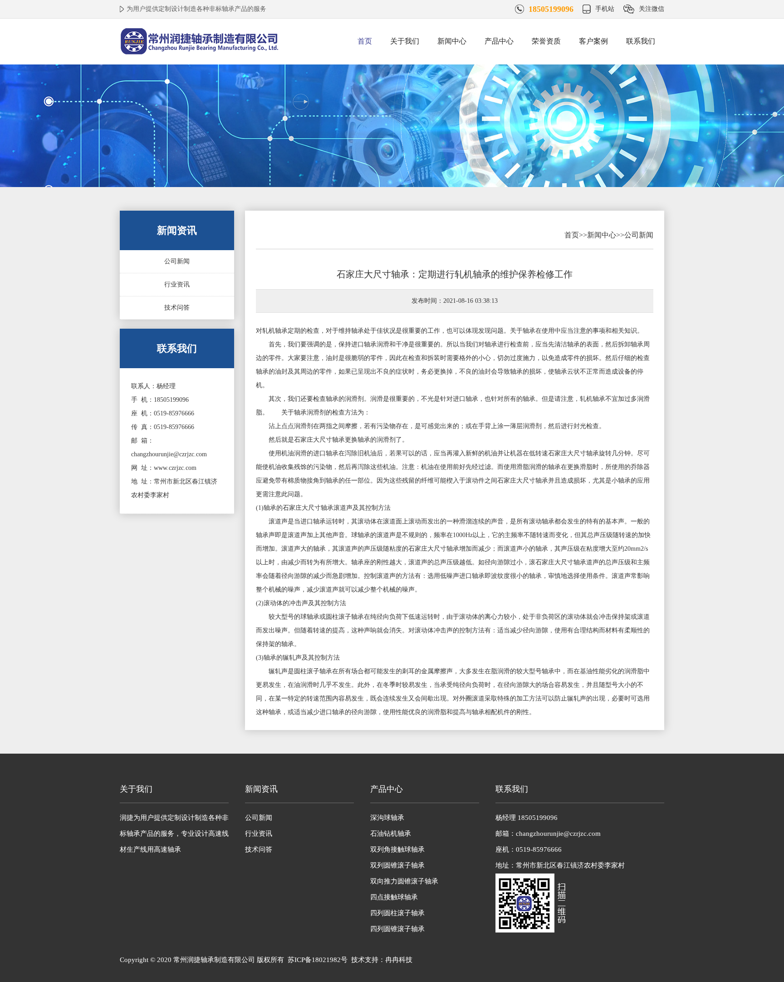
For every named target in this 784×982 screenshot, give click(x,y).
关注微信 (651, 8)
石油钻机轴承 (390, 833)
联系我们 (640, 41)
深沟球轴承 (387, 817)
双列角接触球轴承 (397, 849)
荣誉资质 (546, 41)
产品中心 (499, 41)
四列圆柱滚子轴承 (397, 913)
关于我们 (404, 41)
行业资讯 (177, 284)
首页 (365, 41)
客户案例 (593, 41)
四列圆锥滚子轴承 (397, 929)
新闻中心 (451, 41)
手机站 (604, 8)
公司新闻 (177, 261)
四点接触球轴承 (394, 897)
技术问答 (177, 307)
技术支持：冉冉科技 (381, 959)
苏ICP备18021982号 (318, 959)
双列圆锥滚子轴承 (397, 865)
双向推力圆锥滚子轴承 (404, 881)
